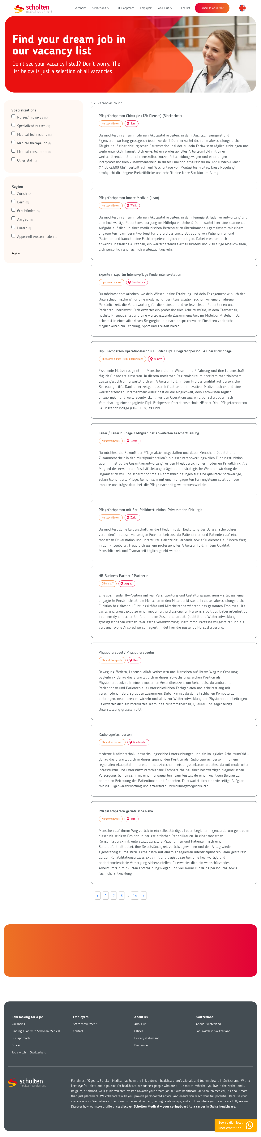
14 (135, 895)
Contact (185, 8)
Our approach (126, 8)
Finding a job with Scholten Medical (36, 1031)
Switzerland (99, 8)
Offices (16, 1045)
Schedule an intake (212, 8)
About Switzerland (208, 1024)
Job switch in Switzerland (29, 1052)
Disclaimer (141, 1045)
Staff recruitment (85, 1024)
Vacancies (80, 8)
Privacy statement (146, 1038)
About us (163, 8)
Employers (146, 8)
